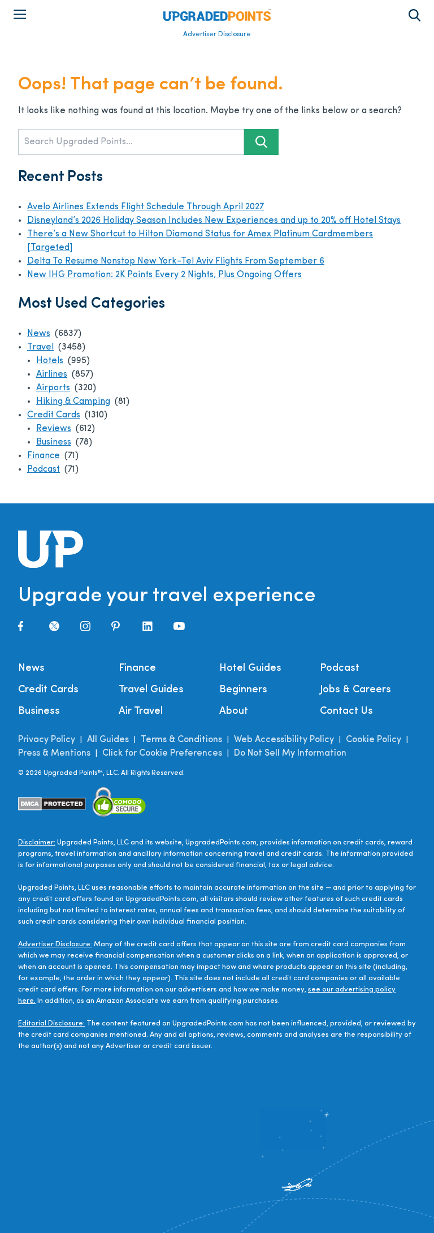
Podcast (43, 469)
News (38, 333)
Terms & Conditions (181, 739)
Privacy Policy (46, 739)
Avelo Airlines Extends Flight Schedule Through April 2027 (145, 207)
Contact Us (346, 711)
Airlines (51, 374)
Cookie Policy (373, 739)
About (233, 711)
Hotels (49, 360)
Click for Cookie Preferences (162, 753)
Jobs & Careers (355, 690)
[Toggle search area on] (414, 15)
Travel (40, 347)
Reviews (53, 428)
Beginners (243, 690)
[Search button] (261, 142)
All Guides (108, 739)
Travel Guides (151, 690)
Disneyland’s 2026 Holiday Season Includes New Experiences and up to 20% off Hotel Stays (214, 220)
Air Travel (141, 711)
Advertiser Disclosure (217, 34)
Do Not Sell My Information (290, 753)
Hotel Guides (250, 668)
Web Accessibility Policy (284, 739)
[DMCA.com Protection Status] (52, 804)
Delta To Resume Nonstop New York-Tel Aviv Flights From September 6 (175, 261)
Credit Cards (53, 415)
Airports (53, 388)
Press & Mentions (54, 753)
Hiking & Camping (73, 401)
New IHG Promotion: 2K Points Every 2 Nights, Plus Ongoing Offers (164, 274)
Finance (43, 455)
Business (53, 442)
